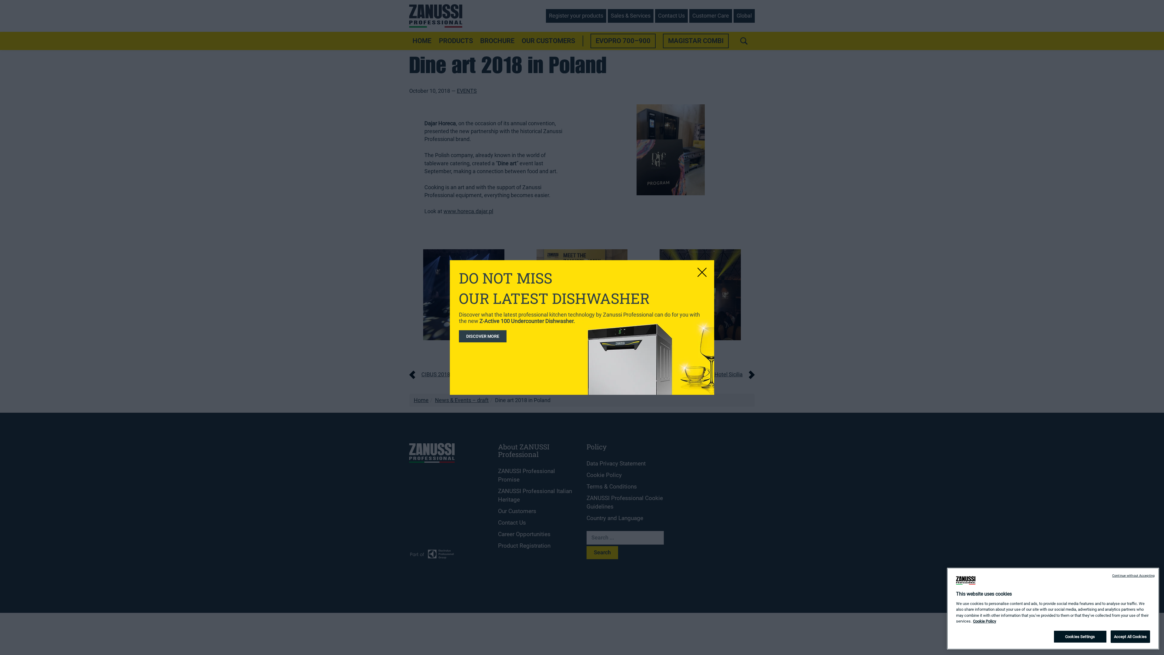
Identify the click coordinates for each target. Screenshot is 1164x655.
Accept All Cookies (1130, 636)
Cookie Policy (984, 621)
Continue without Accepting (1133, 576)
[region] (1053, 609)
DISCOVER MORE (482, 336)
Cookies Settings (1080, 636)
